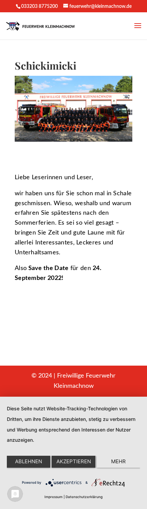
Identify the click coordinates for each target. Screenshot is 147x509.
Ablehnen (28, 461)
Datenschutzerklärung (84, 497)
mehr (118, 461)
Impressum (53, 497)
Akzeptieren (73, 461)
